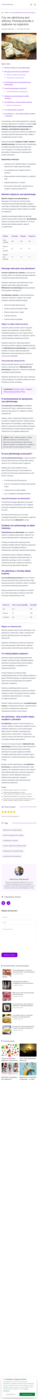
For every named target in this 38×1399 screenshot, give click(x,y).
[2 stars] (5, 811)
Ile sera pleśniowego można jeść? (15, 88)
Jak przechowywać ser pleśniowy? (17, 91)
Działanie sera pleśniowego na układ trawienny (16, 97)
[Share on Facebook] (3, 903)
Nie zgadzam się (10, 1394)
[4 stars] (11, 811)
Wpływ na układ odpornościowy (16, 75)
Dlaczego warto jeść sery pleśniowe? (16, 72)
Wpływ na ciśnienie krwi (14, 105)
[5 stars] (14, 811)
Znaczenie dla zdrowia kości (15, 78)
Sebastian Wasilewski (7, 29)
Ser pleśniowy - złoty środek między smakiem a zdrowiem (19, 115)
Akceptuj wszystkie (27, 1394)
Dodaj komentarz (9, 955)
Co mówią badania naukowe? (14, 110)
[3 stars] (8, 811)
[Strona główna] (2, 12)
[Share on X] (8, 903)
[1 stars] (2, 811)
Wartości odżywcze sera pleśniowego (17, 68)
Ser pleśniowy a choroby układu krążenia (18, 102)
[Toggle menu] (35, 4)
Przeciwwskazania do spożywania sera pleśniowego (17, 83)
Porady (7, 12)
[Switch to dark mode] (31, 4)
